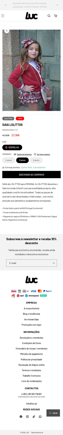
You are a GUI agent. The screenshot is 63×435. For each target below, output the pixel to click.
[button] (49, 15)
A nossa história (31, 308)
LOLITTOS (8, 118)
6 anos (22, 160)
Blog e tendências (31, 314)
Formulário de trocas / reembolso (31, 348)
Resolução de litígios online (32, 365)
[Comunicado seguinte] (57, 5)
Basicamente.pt (37, 432)
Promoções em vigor (31, 324)
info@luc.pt (31, 403)
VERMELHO (13, 147)
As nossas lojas (31, 319)
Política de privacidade (31, 359)
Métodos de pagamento (31, 354)
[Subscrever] (53, 263)
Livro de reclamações (31, 381)
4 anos (10, 161)
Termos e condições (31, 370)
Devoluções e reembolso (31, 337)
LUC (27, 432)
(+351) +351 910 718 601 (32, 394)
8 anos (38, 161)
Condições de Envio (31, 343)
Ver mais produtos (43, 154)
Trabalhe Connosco (31, 375)
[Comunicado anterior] (5, 5)
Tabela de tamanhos (24, 154)
